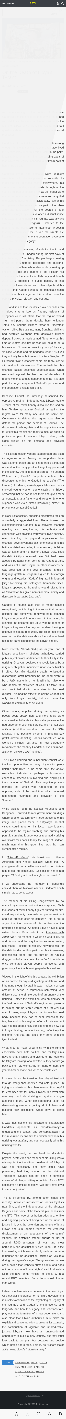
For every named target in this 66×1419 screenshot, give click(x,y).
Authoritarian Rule (27, 1376)
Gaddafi (39, 1367)
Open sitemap (33, 1395)
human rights (23, 1367)
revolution (22, 1362)
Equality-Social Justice (29, 1371)
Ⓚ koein (43, 1404)
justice (43, 1362)
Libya (34, 1362)
